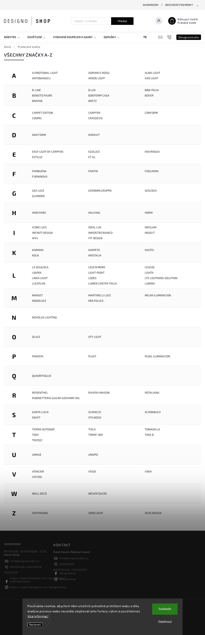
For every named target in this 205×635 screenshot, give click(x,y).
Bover (149, 95)
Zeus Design (153, 513)
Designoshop (67, 573)
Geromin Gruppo (100, 190)
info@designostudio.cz (24, 561)
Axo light (151, 78)
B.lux (92, 90)
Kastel (149, 250)
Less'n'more (96, 267)
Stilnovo (94, 417)
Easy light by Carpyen (47, 151)
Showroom (150, 4)
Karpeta (94, 250)
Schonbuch (153, 412)
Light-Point (96, 272)
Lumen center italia (102, 283)
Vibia (148, 471)
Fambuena (39, 171)
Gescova (151, 190)
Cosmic (37, 118)
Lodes (92, 278)
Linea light (40, 278)
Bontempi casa (98, 95)
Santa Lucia (40, 412)
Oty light (94, 336)
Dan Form (39, 134)
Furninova (39, 176)
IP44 (35, 238)
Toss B (149, 434)
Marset (37, 295)
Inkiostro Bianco (100, 232)
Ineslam (150, 227)
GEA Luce (38, 190)
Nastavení (35, 624)
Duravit (94, 134)
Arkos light (96, 78)
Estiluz (37, 157)
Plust (92, 356)
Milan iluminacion (158, 295)
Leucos (150, 267)
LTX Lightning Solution (161, 278)
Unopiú (93, 454)
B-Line (36, 90)
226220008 (66, 564)
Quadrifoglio (41, 375)
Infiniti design (42, 232)
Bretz (92, 101)
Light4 (149, 272)
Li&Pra (37, 272)
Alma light (152, 72)
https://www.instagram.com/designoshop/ (38, 587)
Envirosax (152, 151)
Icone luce (39, 227)
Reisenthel (40, 392)
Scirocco (94, 412)
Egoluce (94, 151)
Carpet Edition (42, 112)
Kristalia (94, 255)
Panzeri (37, 356)
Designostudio (188, 37)
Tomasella (152, 429)
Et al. (92, 157)
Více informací (37, 616)
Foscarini (152, 171)
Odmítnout (165, 622)
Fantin (93, 171)
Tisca (92, 429)
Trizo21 (37, 440)
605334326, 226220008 (26, 566)
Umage (36, 454)
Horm (149, 212)
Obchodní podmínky (179, 4)
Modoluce (39, 300)
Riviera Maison (99, 392)
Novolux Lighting (44, 317)
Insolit (150, 232)
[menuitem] (13, 37)
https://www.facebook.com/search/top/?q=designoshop (38, 579)
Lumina (150, 283)
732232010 (11, 572)
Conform (151, 112)
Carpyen (94, 112)
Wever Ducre (97, 493)
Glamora (38, 196)
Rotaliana (152, 392)
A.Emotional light (45, 72)
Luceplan (38, 283)
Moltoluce (96, 300)
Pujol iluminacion (157, 356)
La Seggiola (40, 267)
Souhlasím (165, 609)
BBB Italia (152, 90)
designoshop (67, 579)
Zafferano (40, 513)
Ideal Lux (94, 227)
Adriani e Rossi (99, 72)
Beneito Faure (42, 95)
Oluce (36, 336)
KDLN (35, 255)
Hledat (122, 21)
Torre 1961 (95, 434)
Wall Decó (39, 493)
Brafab (37, 101)
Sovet (36, 417)
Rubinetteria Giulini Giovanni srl (56, 398)
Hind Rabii (39, 212)
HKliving (94, 212)
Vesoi (92, 471)
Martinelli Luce (99, 295)
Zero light (95, 513)
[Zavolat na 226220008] (169, 37)
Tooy (35, 434)
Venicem (38, 471)
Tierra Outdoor (43, 429)
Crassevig (95, 118)
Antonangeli (41, 78)
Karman (37, 250)
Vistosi (37, 477)
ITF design (95, 238)
